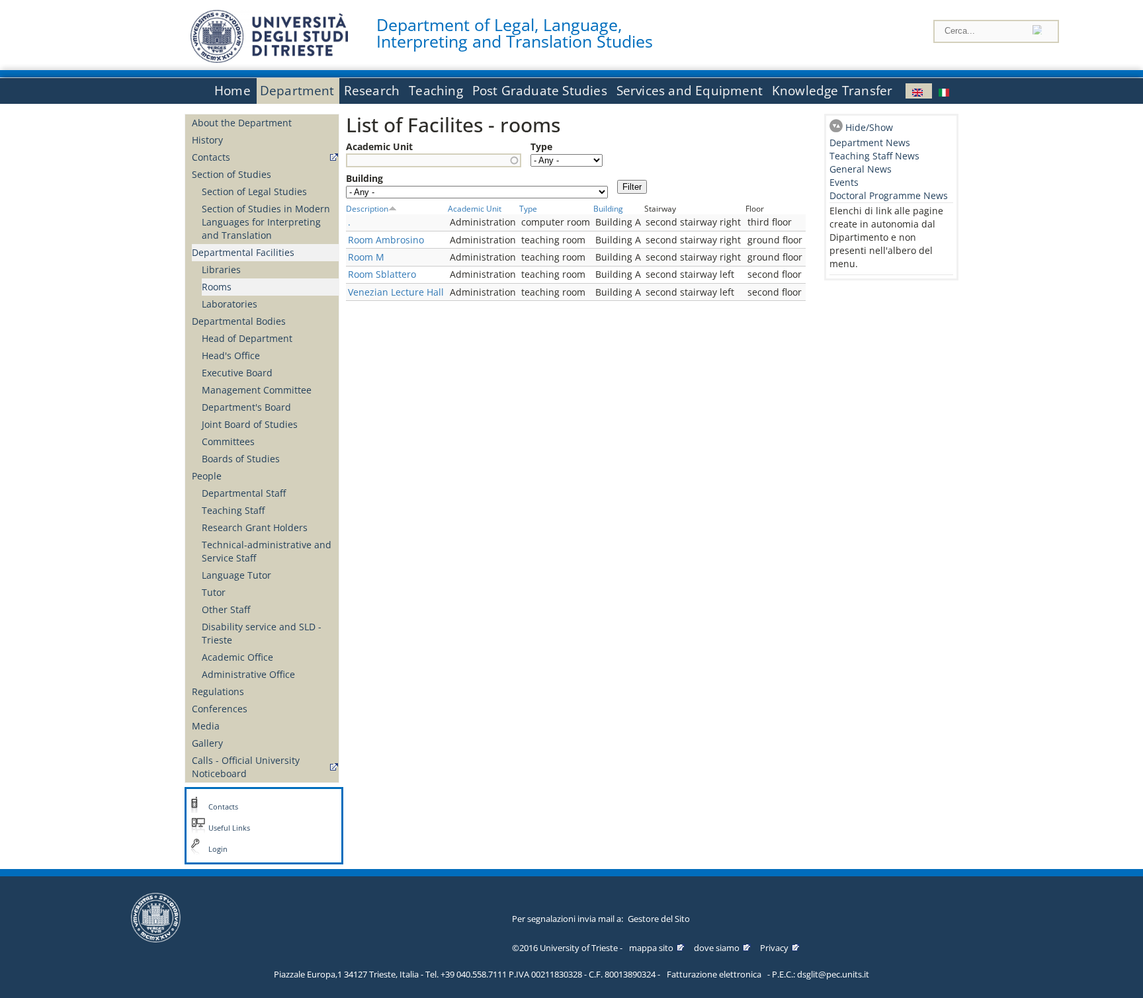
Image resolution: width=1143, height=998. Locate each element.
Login (218, 849)
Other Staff (226, 609)
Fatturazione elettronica (714, 974)
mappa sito (651, 948)
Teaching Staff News (874, 155)
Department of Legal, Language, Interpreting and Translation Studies (514, 33)
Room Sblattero (382, 274)
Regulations (218, 691)
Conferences (219, 708)
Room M (366, 257)
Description (367, 208)
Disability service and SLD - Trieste (261, 633)
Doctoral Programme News (888, 195)
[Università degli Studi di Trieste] (269, 59)
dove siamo (717, 948)
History (207, 140)
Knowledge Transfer (832, 90)
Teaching (436, 90)
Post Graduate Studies (539, 90)
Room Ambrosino (386, 239)
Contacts (211, 157)
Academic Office (237, 657)
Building (364, 178)
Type (541, 146)
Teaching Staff (233, 510)
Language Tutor (236, 575)
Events (844, 182)
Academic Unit (379, 146)
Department (297, 90)
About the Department (242, 122)
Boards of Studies (241, 458)
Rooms (217, 286)
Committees (228, 441)
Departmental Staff (244, 493)
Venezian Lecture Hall (396, 292)
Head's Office (231, 355)
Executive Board (237, 372)
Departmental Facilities (243, 252)
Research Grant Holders (255, 527)
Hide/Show (869, 127)
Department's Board (246, 407)
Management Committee (257, 390)
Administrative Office (248, 674)
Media (206, 726)
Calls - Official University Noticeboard (246, 767)
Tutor (214, 592)
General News (860, 169)
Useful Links (229, 828)
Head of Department (247, 338)
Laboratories (229, 304)
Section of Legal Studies (254, 191)
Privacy (774, 948)
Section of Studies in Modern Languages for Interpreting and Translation (266, 221)
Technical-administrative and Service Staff (266, 551)
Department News (869, 142)
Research (372, 90)
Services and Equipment (689, 90)
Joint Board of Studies (250, 424)
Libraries (221, 269)
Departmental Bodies (239, 321)
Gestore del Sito (659, 919)
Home (232, 90)
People (207, 476)
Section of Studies (231, 174)
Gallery (207, 743)
